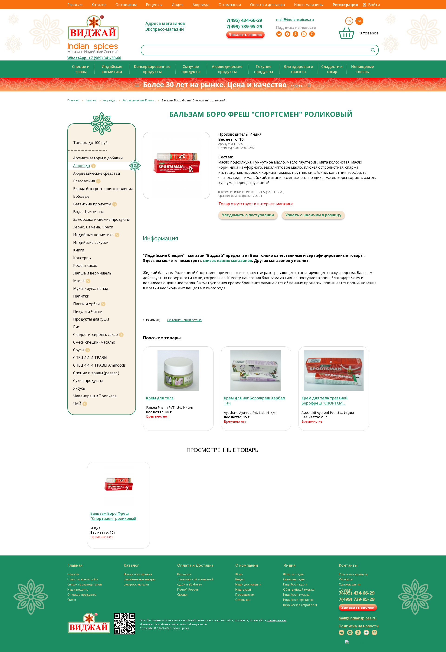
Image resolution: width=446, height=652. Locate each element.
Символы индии (294, 579)
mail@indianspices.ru (295, 19)
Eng (359, 21)
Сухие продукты (88, 380)
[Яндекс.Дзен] (304, 34)
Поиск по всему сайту (82, 579)
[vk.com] (279, 34)
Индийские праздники (298, 600)
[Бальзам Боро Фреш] (118, 485)
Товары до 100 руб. (90, 142)
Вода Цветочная (88, 211)
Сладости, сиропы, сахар (95, 334)
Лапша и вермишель (92, 273)
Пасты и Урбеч (86, 303)
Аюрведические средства (96, 173)
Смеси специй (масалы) (94, 342)
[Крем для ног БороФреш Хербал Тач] (256, 370)
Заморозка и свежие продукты (101, 219)
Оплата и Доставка (195, 565)
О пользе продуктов (81, 594)
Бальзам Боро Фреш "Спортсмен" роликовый (113, 516)
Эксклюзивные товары (139, 579)
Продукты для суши (91, 319)
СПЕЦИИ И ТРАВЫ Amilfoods (99, 365)
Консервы (82, 257)
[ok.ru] (295, 34)
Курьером (184, 574)
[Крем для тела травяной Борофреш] (334, 370)
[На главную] (93, 39)
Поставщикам (244, 594)
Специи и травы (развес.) (96, 372)
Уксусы (79, 388)
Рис (76, 326)
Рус (349, 21)
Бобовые (81, 196)
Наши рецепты (78, 589)
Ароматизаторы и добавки (98, 157)
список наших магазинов (227, 260)
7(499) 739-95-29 (244, 26)
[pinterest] (312, 34)
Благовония (84, 181)
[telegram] (287, 34)
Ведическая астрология (300, 605)
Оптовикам (126, 4)
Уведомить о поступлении (248, 214)
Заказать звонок (245, 34)
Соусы (78, 349)
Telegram (345, 589)
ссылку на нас (276, 620)
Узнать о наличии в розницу (313, 214)
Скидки (182, 594)
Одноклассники (350, 584)
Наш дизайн (244, 589)
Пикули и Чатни (87, 311)
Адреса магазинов (165, 23)
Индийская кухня (295, 584)
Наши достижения (248, 584)
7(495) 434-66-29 (244, 20)
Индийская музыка (296, 594)
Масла (79, 280)
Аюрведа (201, 4)
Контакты (348, 565)
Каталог (99, 4)
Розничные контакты (353, 574)
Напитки (81, 296)
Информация (160, 238)
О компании (230, 4)
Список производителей (84, 584)
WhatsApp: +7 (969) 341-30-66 (94, 57)
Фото (239, 574)
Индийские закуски (90, 242)
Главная (74, 4)
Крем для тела (160, 398)
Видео (240, 579)
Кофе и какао (85, 265)
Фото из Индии (294, 574)
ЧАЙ (77, 403)
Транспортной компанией (195, 579)
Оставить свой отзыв (184, 320)
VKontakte (346, 579)
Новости (73, 574)
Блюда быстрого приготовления (103, 188)
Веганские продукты (92, 204)
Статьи (71, 600)
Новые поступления (138, 574)
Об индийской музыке (299, 589)
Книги (78, 250)
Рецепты (154, 4)
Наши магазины (308, 4)
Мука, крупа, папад (90, 288)
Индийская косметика (93, 234)
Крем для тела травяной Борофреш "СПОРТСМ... (325, 400)
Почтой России (187, 589)
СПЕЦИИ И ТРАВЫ (90, 357)
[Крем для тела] (178, 370)
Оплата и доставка (267, 4)
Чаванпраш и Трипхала (95, 395)
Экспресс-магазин (164, 29)
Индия (177, 4)
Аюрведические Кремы (138, 100)
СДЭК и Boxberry (189, 584)
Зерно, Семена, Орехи (93, 227)
